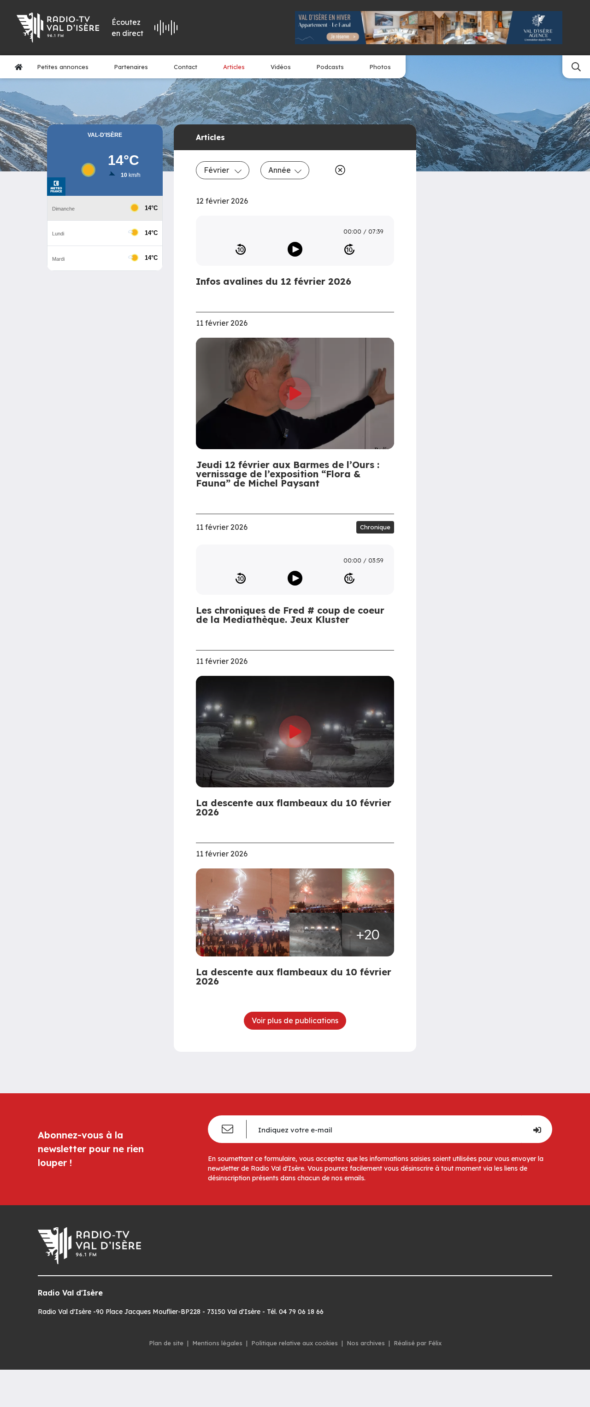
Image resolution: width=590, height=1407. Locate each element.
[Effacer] (338, 170)
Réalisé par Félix (418, 1343)
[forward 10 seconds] (349, 249)
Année (279, 170)
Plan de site (166, 1343)
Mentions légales (217, 1343)
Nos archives (366, 1343)
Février (217, 170)
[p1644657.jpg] (315, 934)
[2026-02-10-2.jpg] (368, 890)
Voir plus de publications (295, 1020)
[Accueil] (18, 66)
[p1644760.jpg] (245, 912)
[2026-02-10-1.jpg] (315, 890)
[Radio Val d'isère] (57, 28)
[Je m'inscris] (536, 1129)
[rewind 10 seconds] (240, 249)
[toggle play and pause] (295, 249)
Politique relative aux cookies (294, 1343)
